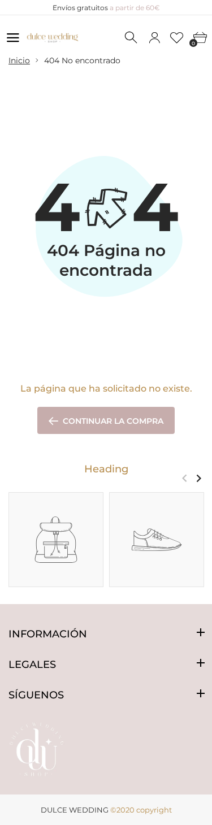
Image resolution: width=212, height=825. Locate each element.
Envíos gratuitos (106, 7)
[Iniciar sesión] (154, 38)
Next (198, 478)
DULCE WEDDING (75, 809)
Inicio (19, 60)
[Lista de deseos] (177, 38)
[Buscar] (131, 38)
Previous (184, 478)
